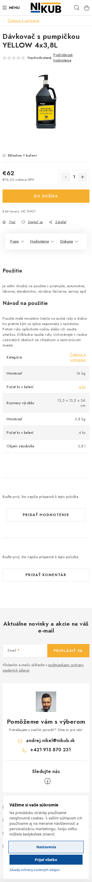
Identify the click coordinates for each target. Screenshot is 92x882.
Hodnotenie (39, 241)
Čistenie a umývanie (77, 357)
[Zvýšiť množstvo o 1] (82, 177)
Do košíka (46, 196)
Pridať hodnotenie (46, 514)
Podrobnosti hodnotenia (63, 57)
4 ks (82, 386)
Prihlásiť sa (68, 650)
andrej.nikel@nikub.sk (50, 740)
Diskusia (66, 241)
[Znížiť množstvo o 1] (65, 177)
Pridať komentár (46, 574)
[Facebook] (47, 781)
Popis (14, 241)
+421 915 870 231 (50, 749)
